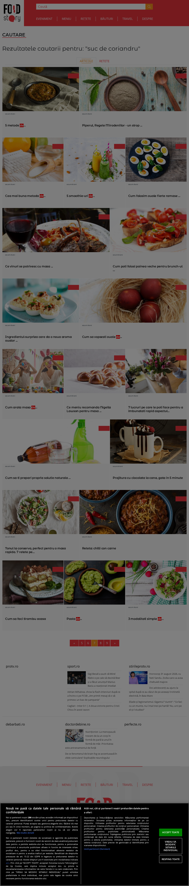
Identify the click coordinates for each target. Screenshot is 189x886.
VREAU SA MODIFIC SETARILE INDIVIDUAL (171, 846)
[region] (94, 844)
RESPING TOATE (171, 859)
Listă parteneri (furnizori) (97, 849)
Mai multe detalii (25, 832)
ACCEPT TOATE (170, 832)
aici (7, 862)
